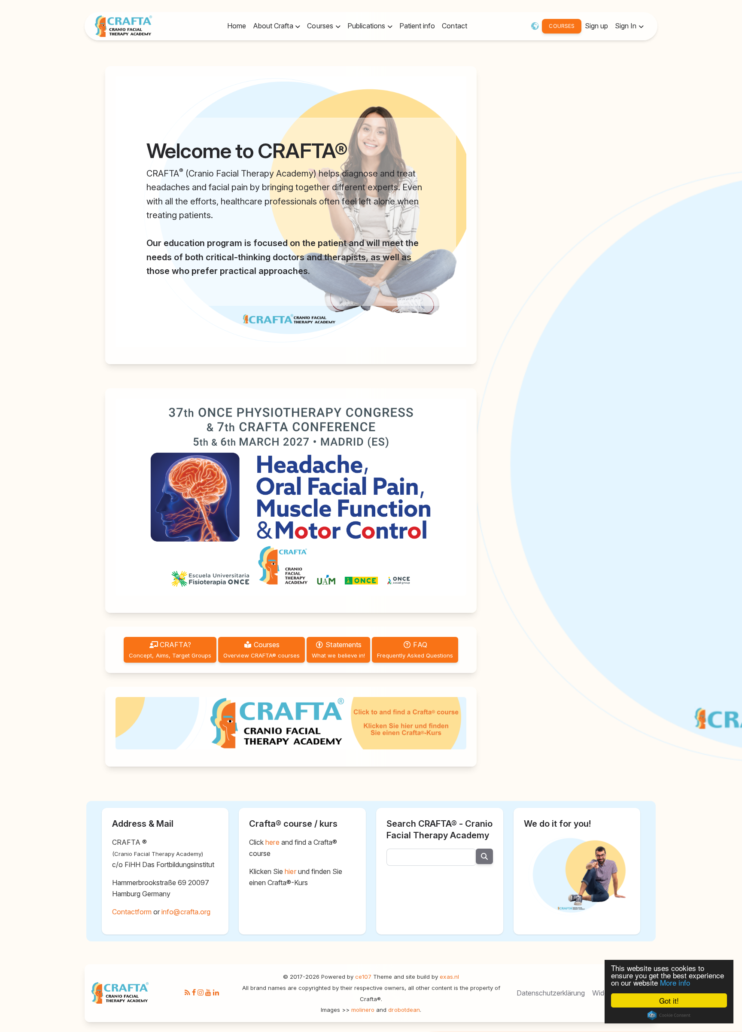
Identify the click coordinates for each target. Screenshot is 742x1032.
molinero (362, 1009)
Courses (261, 649)
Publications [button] (367, 25)
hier (290, 871)
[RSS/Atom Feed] (187, 992)
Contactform (132, 911)
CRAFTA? (170, 649)
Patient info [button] (417, 25)
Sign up (596, 25)
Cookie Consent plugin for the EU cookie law (669, 1015)
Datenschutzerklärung (551, 992)
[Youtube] (208, 992)
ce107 (363, 976)
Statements (338, 649)
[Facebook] (194, 992)
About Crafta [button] (274, 25)
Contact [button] (454, 25)
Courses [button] (321, 25)
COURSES (561, 26)
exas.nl (449, 976)
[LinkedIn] (216, 992)
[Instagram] (201, 992)
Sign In (626, 25)
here (272, 842)
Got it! (669, 1000)
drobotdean (404, 1009)
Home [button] (236, 25)
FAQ (415, 649)
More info (675, 982)
